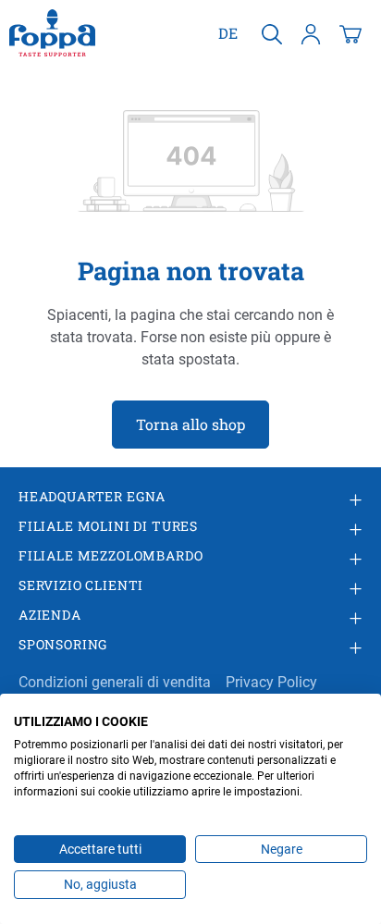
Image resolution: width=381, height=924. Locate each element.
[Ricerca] (271, 33)
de (228, 33)
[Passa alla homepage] (52, 33)
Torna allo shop (190, 424)
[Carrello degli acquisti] (350, 33)
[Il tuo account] (310, 33)
